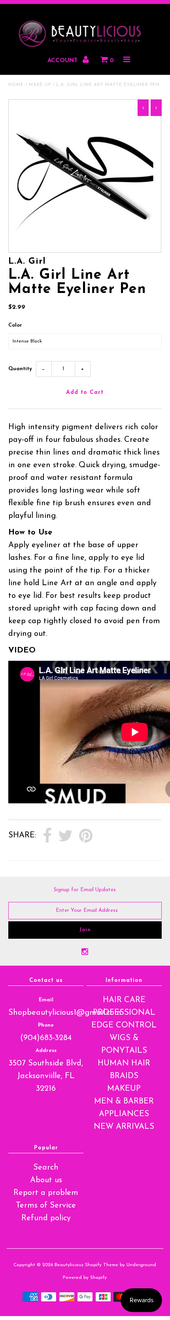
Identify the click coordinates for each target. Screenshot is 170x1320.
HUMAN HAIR (124, 1063)
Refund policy (46, 1218)
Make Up (40, 85)
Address (46, 1050)
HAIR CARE (124, 1000)
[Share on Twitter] (65, 836)
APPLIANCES (124, 1114)
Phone (46, 1025)
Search (46, 1168)
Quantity (20, 368)
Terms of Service (46, 1206)
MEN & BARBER (124, 1101)
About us (46, 1180)
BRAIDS (124, 1076)
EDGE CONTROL (124, 1025)
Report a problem (45, 1193)
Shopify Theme (101, 1265)
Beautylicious (69, 1265)
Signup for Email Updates (85, 889)
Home (16, 85)
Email (46, 999)
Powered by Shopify (85, 1277)
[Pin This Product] (86, 836)
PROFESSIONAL (124, 1013)
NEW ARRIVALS (124, 1127)
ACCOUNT (63, 61)
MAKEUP (124, 1089)
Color (15, 325)
